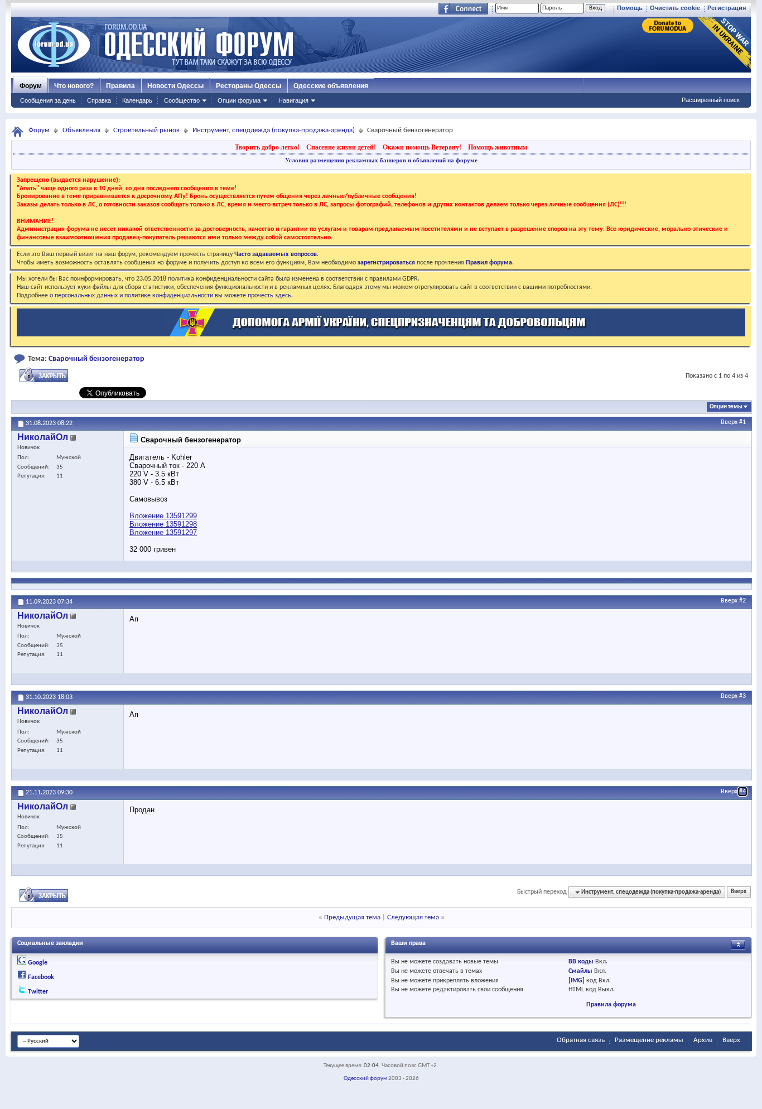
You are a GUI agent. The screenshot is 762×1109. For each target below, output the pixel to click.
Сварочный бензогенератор (96, 359)
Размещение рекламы (649, 1040)
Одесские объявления (330, 86)
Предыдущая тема (352, 917)
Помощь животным (497, 147)
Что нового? (74, 86)
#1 (742, 422)
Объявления (81, 130)
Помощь (630, 7)
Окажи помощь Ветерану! (422, 147)
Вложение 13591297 (163, 532)
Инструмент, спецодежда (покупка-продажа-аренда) (273, 130)
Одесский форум (365, 1079)
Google (37, 962)
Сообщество (182, 100)
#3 (742, 696)
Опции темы (726, 407)
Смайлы (580, 971)
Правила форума (611, 1004)
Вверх (729, 422)
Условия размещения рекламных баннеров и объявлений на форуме (381, 160)
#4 (742, 791)
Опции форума (239, 100)
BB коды (581, 961)
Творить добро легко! (267, 147)
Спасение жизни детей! (341, 147)
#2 (742, 600)
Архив (702, 1040)
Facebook (41, 977)
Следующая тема (413, 917)
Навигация (293, 100)
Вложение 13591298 (163, 524)
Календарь (137, 100)
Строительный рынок (146, 130)
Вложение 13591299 (163, 516)
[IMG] (576, 980)
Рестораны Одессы (248, 86)
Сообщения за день (48, 100)
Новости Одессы (175, 86)
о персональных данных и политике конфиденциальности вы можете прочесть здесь (170, 295)
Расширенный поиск (711, 100)
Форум (31, 86)
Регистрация (726, 7)
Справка (99, 100)
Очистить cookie (675, 7)
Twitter (38, 992)
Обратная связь (581, 1040)
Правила (120, 86)
